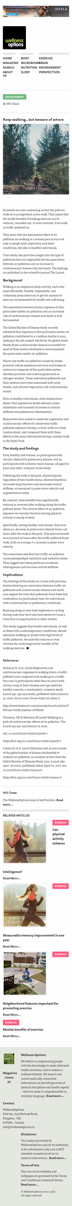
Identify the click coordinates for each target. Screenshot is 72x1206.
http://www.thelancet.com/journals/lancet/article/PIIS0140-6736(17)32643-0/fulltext (36, 707)
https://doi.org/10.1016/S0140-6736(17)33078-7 (32, 740)
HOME (7, 58)
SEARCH (8, 67)
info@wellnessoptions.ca (19, 1126)
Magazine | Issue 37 (10, 1077)
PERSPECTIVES (49, 72)
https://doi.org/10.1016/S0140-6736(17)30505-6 (32, 777)
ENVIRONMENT (50, 67)
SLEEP (25, 72)
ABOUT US (8, 74)
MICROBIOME (30, 63)
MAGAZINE (10, 63)
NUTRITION (29, 67)
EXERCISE (46, 58)
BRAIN (43, 63)
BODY (25, 58)
